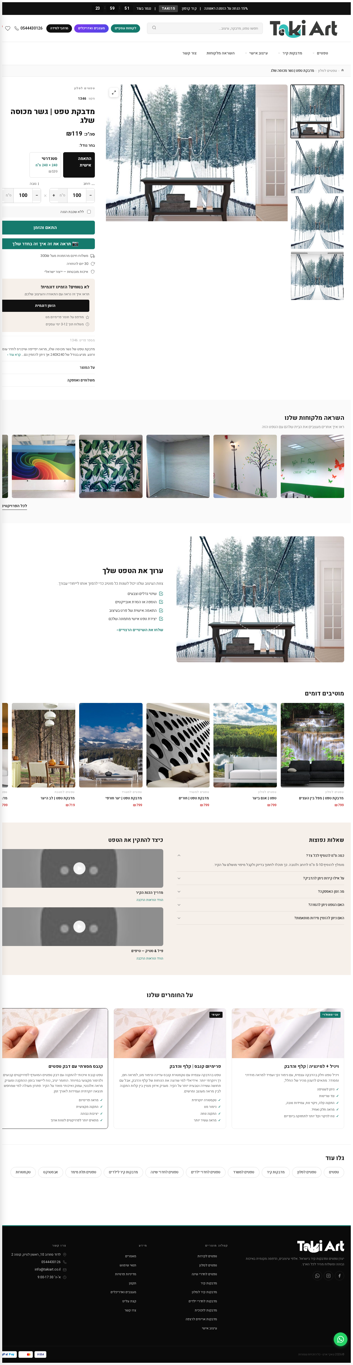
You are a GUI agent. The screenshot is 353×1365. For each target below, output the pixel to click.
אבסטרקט (50, 1172)
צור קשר (189, 53)
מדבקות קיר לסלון (204, 1292)
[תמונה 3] (317, 222)
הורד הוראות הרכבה (150, 899)
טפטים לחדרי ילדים (205, 1172)
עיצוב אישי (258, 53)
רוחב (86, 183)
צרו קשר (130, 1310)
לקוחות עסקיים (125, 28)
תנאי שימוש (128, 1265)
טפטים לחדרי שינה (164, 1172)
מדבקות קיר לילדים (123, 1172)
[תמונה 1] (317, 111)
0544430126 (31, 28)
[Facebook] (339, 1275)
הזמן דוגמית (45, 306)
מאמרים (130, 1256)
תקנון (132, 1283)
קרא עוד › (14, 354)
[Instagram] (328, 1275)
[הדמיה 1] (317, 278)
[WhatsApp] (317, 1275)
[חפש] (154, 28)
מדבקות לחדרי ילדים (203, 1301)
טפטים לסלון (327, 70)
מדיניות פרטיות (125, 1274)
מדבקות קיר (292, 53)
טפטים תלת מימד (83, 1172)
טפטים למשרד (243, 1172)
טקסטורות (23, 1172)
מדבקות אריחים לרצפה (201, 1319)
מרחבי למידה (59, 28)
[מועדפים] (7, 28)
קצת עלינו (129, 1301)
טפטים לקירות (207, 1256)
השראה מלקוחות (221, 53)
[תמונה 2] (317, 167)
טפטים (322, 53)
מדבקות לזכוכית (206, 1310)
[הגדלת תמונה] (114, 92)
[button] (312, 466)
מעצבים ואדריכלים (91, 28)
